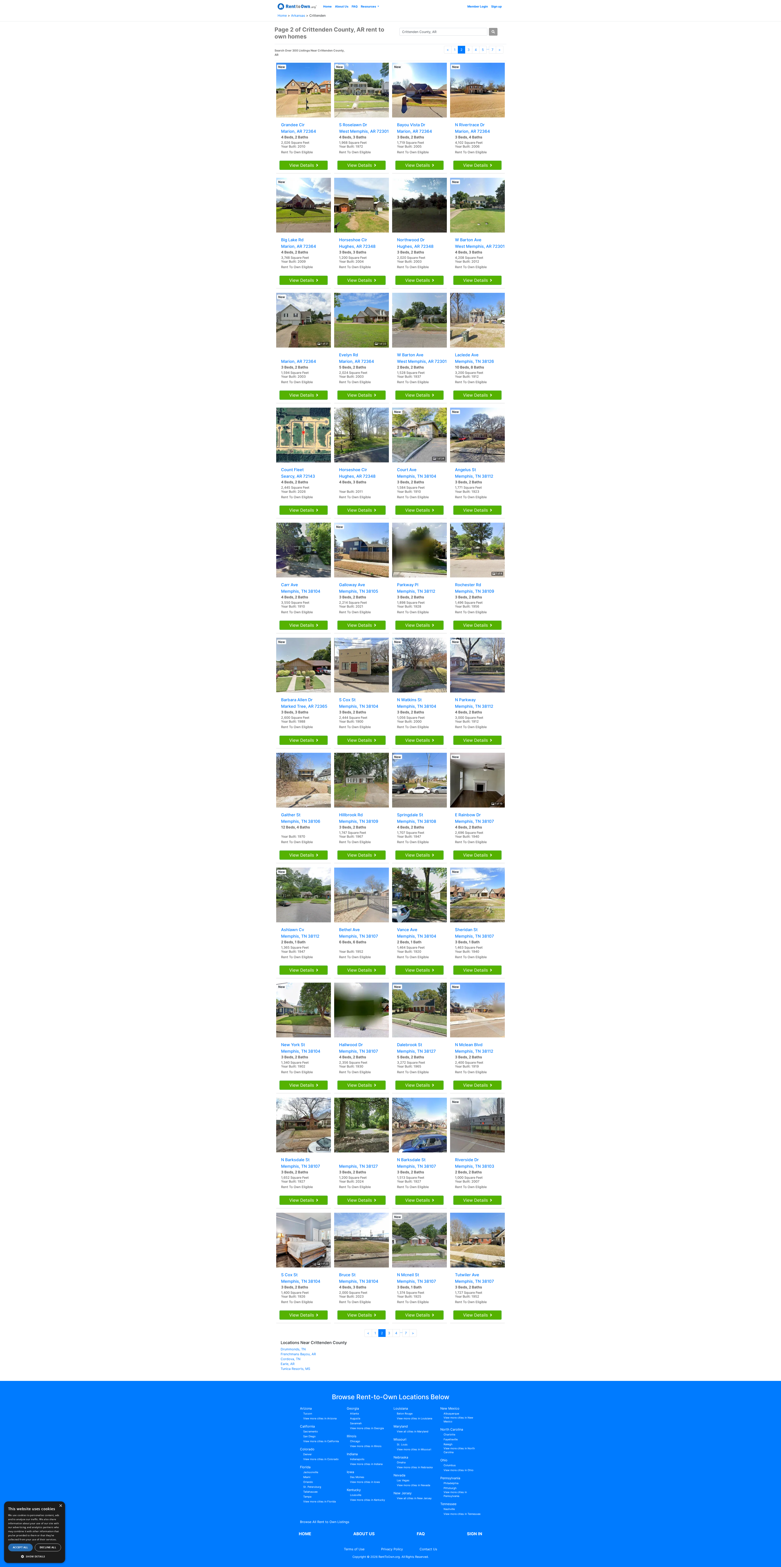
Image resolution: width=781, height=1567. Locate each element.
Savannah (356, 1423)
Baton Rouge (404, 1413)
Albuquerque (451, 1413)
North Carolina (451, 1429)
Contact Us (428, 1549)
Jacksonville (310, 1472)
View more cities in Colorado (321, 1459)
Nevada (399, 1475)
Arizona (306, 1408)
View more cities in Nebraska (415, 1467)
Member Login (477, 6)
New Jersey (403, 1493)
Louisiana (401, 1408)
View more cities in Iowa (365, 1482)
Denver (307, 1454)
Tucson (307, 1413)
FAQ (355, 6)
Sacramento (310, 1431)
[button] (34, 1556)
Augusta (355, 1418)
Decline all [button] (48, 1547)
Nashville (449, 1509)
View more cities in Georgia (367, 1428)
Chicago (355, 1441)
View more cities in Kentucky (367, 1499)
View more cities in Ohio (458, 1470)
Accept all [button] (20, 1547)
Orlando (308, 1482)
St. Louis (402, 1444)
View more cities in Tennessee (462, 1513)
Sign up (496, 6)
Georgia (353, 1408)
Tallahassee (310, 1491)
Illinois (351, 1436)
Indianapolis (357, 1459)
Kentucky (354, 1490)
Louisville (355, 1495)
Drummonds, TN (293, 1349)
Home (327, 6)
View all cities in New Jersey (414, 1498)
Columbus (450, 1465)
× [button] (60, 1505)
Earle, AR (288, 1364)
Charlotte (449, 1434)
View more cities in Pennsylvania (455, 1494)
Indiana (352, 1454)
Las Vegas (403, 1480)
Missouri (400, 1439)
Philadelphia (451, 1483)
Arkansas (298, 15)
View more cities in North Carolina (459, 1450)
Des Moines (357, 1477)
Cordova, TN (290, 1359)
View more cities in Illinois (366, 1446)
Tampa (307, 1496)
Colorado (307, 1449)
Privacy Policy (392, 1549)
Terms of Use (354, 1549)
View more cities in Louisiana (414, 1418)
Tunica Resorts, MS (295, 1369)
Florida (305, 1467)
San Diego (309, 1436)
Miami (306, 1477)
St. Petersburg (312, 1486)
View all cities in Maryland (412, 1431)
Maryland (401, 1426)
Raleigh (448, 1444)
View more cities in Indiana (366, 1464)
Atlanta (354, 1413)
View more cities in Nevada (413, 1485)
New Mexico (449, 1408)
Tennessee (448, 1504)
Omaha (401, 1462)
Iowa (350, 1472)
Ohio (443, 1460)
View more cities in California (321, 1441)
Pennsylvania (450, 1478)
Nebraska (401, 1457)
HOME (305, 1533)
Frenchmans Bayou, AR (298, 1354)
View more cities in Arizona (320, 1418)
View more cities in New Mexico (458, 1419)
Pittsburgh (450, 1488)
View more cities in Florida (319, 1501)
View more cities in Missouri (414, 1449)
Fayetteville (451, 1439)
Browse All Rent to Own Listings (324, 1522)
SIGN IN (474, 1533)
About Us (341, 6)
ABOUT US (364, 1533)
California (307, 1426)
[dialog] (34, 1532)
